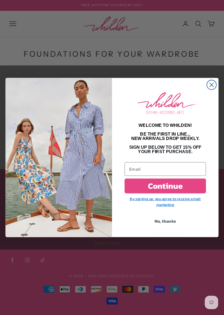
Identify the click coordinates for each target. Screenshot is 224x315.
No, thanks (165, 221)
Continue (165, 186)
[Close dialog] (211, 85)
